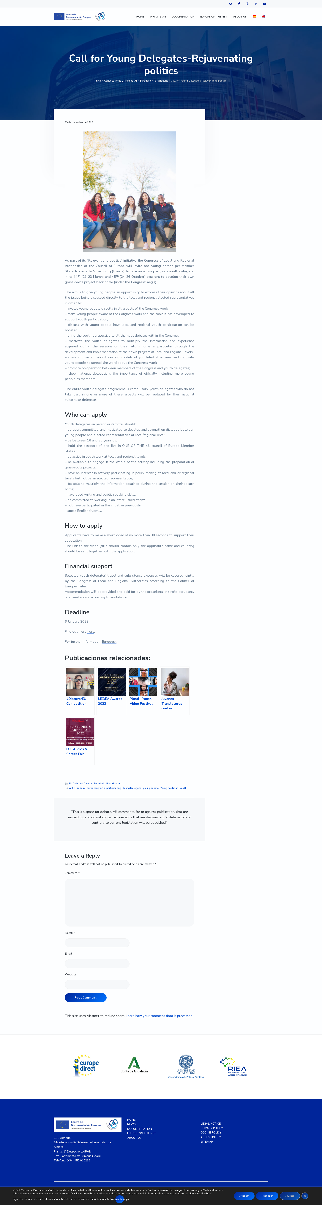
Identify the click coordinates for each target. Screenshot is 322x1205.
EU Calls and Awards (81, 783)
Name (70, 933)
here (90, 631)
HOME (131, 1120)
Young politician (169, 788)
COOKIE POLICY (211, 1132)
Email (69, 954)
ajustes (119, 1199)
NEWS (131, 1124)
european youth (96, 788)
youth (183, 788)
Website (70, 974)
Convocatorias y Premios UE (120, 80)
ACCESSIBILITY (211, 1137)
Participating (161, 80)
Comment (72, 873)
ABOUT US (134, 1138)
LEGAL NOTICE (211, 1123)
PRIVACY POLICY (212, 1128)
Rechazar (267, 1196)
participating (113, 788)
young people (151, 788)
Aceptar (244, 1196)
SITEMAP (207, 1142)
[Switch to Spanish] (254, 17)
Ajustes (289, 1196)
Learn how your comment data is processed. (159, 1016)
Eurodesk (145, 80)
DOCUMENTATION (139, 1129)
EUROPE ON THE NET (141, 1133)
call (71, 788)
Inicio (99, 80)
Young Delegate (132, 788)
